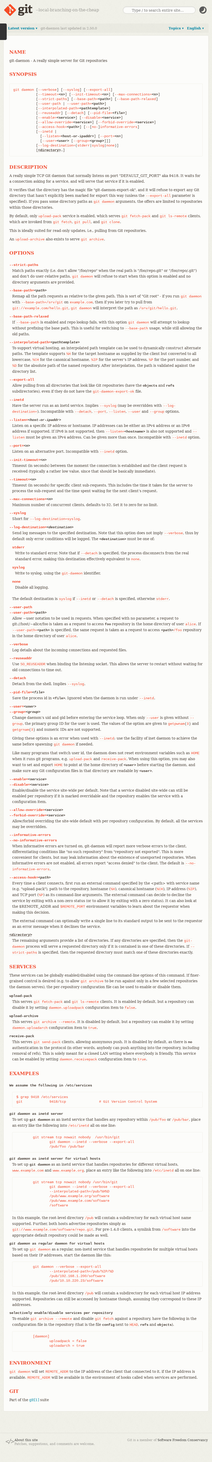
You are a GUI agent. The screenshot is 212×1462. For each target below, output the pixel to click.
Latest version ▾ (22, 28)
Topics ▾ (176, 28)
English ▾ (195, 28)
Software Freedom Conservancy (182, 1440)
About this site (26, 1440)
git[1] (34, 1400)
